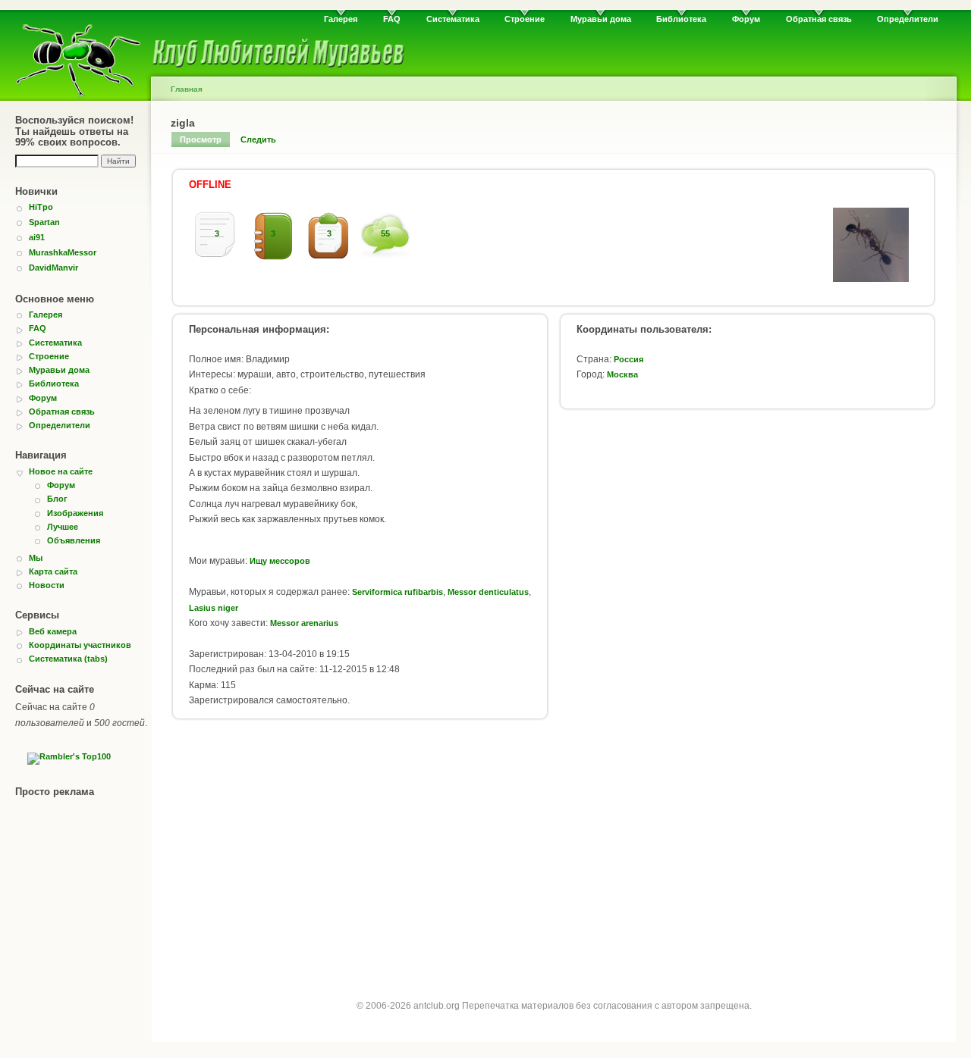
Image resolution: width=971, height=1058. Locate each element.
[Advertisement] (554, 851)
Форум (746, 18)
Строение (524, 18)
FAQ (392, 18)
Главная (187, 89)
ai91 (37, 237)
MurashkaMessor (62, 252)
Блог (57, 498)
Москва (622, 374)
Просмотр (201, 139)
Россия (628, 359)
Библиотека (681, 18)
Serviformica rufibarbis (397, 591)
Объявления (73, 540)
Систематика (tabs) (68, 658)
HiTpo (41, 206)
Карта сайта (53, 571)
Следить (258, 139)
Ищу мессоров (280, 560)
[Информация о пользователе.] (871, 278)
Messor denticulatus (488, 591)
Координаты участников (80, 645)
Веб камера (53, 631)
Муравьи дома (600, 18)
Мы (35, 557)
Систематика (452, 18)
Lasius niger (213, 607)
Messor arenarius (304, 623)
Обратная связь (819, 18)
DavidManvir (53, 267)
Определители (907, 18)
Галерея (340, 18)
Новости (46, 585)
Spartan (44, 222)
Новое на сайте (61, 471)
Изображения (75, 513)
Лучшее (62, 526)
